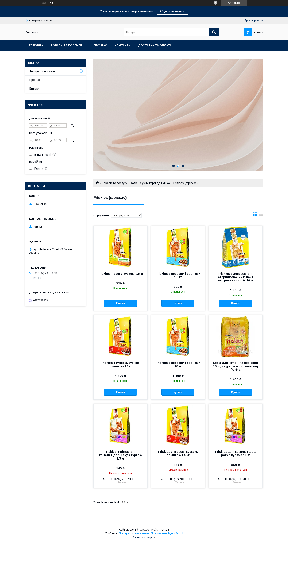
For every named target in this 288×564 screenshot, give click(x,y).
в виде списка (261, 215)
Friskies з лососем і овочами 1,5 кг (178, 275)
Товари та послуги (66, 45)
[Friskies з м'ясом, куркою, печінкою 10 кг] (120, 336)
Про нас (100, 45)
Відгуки (34, 88)
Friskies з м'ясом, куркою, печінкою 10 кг (120, 364)
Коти (134, 183)
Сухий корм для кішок (155, 183)
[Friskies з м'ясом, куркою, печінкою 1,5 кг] (178, 425)
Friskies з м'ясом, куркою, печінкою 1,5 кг (178, 453)
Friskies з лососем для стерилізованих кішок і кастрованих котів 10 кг (235, 277)
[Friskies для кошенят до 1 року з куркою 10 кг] (235, 425)
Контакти (123, 45)
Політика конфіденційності (167, 533)
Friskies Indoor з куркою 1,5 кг (120, 273)
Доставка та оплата (155, 45)
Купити (120, 303)
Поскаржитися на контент (134, 533)
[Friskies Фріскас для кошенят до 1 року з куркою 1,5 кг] (120, 425)
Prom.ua (164, 529)
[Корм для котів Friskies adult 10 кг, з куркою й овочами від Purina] (235, 336)
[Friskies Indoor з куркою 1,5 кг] (120, 247)
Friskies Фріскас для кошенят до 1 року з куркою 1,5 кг (120, 455)
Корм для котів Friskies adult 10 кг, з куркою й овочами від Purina (235, 366)
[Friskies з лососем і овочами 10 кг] (178, 336)
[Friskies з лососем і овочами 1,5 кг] (178, 247)
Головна (36, 45)
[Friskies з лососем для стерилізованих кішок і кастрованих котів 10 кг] (235, 247)
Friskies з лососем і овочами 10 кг (178, 364)
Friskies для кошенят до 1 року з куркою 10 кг (235, 453)
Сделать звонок (172, 11)
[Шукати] (214, 32)
